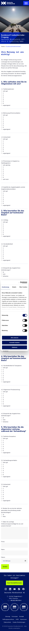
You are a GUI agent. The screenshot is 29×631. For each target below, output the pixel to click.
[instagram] (6, 589)
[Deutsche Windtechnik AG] (8, 3)
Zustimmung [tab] (5, 287)
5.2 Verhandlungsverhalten (9, 460)
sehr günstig (6, 165)
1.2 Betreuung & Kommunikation (10, 113)
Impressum (23, 619)
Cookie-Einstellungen (19, 622)
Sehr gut (5, 438)
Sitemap (7, 616)
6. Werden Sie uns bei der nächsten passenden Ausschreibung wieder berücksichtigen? (11, 510)
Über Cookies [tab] (23, 287)
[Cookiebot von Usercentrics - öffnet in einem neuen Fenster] (20, 282)
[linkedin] (10, 589)
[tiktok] (19, 589)
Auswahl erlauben (14, 342)
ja (3, 272)
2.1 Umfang (4, 220)
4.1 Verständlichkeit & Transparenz (11, 366)
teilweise (5, 276)
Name (3, 549)
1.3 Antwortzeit (5, 137)
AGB (17, 619)
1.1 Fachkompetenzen (7, 89)
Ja (3, 514)
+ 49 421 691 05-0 (15, 600)
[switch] (25, 320)
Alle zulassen (14, 337)
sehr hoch (6, 179)
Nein (4, 516)
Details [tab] (14, 287)
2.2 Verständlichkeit (7, 244)
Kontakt (21, 616)
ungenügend (6, 105)
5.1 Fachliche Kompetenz (8, 436)
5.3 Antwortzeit (5, 484)
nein (4, 274)
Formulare (15, 616)
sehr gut (5, 91)
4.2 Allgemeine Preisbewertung (10, 390)
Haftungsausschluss (8, 619)
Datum (3, 557)
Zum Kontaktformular (14, 583)
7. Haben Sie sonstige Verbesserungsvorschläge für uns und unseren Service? (12, 524)
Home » (3, 46)
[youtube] (15, 589)
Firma (2, 542)
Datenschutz (7, 622)
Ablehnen (14, 347)
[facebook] (23, 589)
